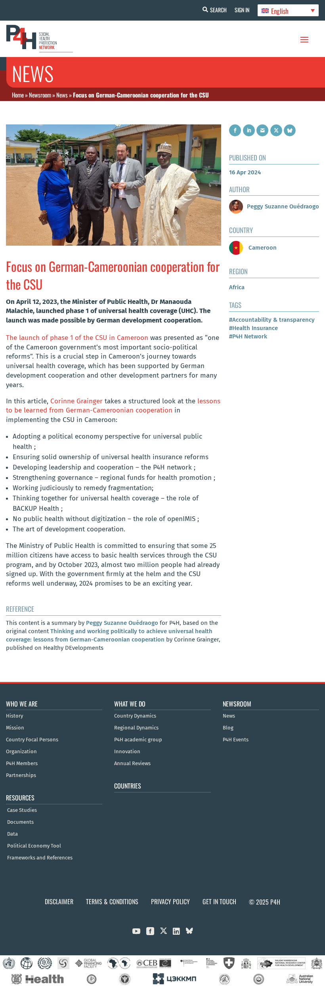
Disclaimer (59, 901)
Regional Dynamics (136, 728)
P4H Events (236, 740)
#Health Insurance (253, 328)
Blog (228, 728)
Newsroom (40, 94)
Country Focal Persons (32, 740)
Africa (237, 287)
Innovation (127, 751)
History (14, 716)
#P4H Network (248, 336)
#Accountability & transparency (272, 319)
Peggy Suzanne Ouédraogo (122, 622)
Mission (15, 728)
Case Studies (22, 810)
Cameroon (262, 247)
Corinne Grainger (76, 401)
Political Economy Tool (34, 846)
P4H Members (22, 763)
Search (218, 10)
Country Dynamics (135, 716)
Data (12, 834)
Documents (20, 822)
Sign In (242, 10)
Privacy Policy (170, 901)
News (62, 94)
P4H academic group (138, 740)
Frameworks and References (40, 858)
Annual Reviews (132, 763)
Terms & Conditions (112, 901)
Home (18, 94)
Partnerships (21, 775)
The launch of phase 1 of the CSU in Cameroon (77, 338)
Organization (21, 751)
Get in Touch (219, 901)
